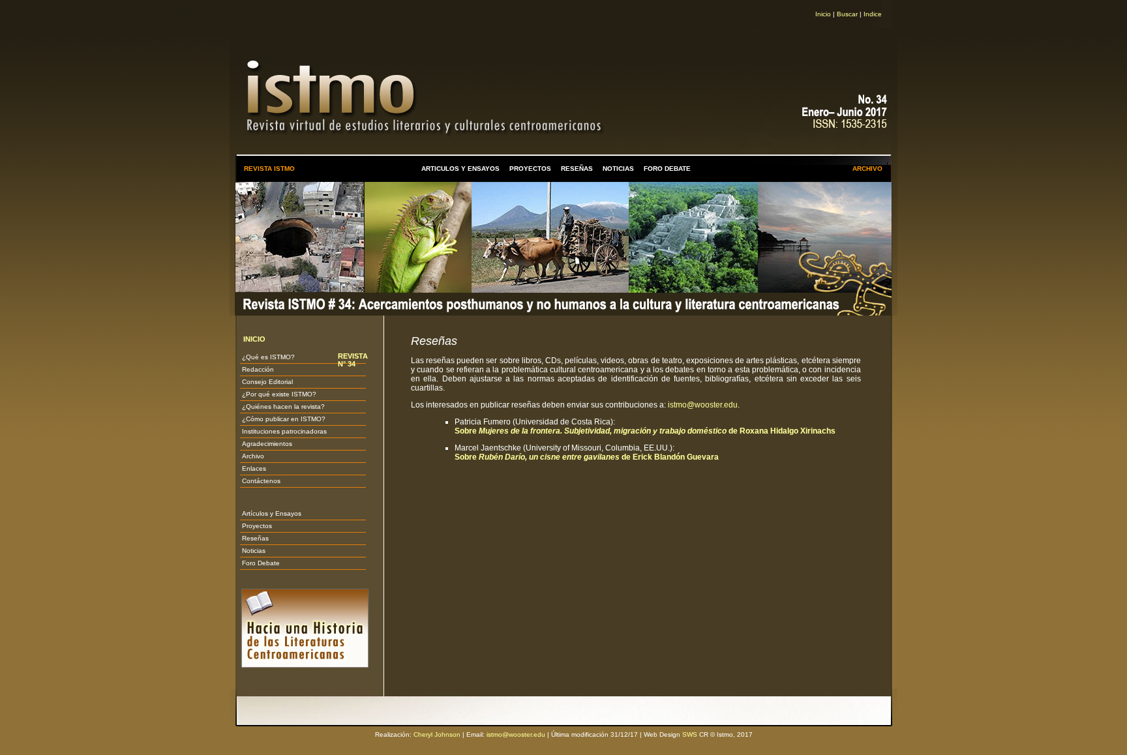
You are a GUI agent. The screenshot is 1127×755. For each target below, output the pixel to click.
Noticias (253, 550)
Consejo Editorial (267, 381)
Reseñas (255, 538)
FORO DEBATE (667, 168)
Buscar (847, 14)
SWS (689, 734)
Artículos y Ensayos (271, 513)
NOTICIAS (618, 168)
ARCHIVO (867, 168)
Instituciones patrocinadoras (284, 431)
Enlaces (254, 468)
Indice (873, 14)
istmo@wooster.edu (703, 404)
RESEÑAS (577, 168)
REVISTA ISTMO (269, 168)
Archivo (253, 456)
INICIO (254, 339)
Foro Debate (261, 563)
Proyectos (257, 525)
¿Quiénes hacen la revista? (283, 406)
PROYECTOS (530, 168)
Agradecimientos (267, 443)
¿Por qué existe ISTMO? (279, 394)
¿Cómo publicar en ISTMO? (283, 418)
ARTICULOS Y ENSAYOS (460, 168)
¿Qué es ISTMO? (268, 357)
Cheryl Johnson (436, 734)
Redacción (258, 369)
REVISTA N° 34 (353, 360)
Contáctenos (261, 480)
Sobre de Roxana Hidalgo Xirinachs (645, 431)
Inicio (823, 14)
